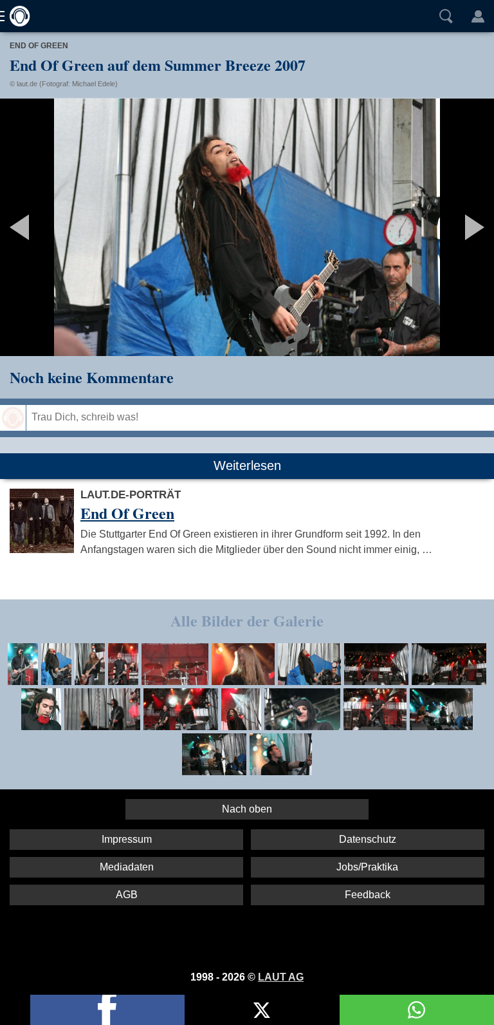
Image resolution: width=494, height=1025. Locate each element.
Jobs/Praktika (367, 866)
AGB (127, 894)
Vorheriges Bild (81, 227)
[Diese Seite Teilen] (107, 1010)
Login (478, 16)
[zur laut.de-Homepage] (16, 16)
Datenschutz (367, 839)
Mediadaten (127, 866)
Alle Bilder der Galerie (247, 620)
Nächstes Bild (247, 227)
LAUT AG (281, 977)
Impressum (127, 839)
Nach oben (247, 809)
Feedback (367, 894)
